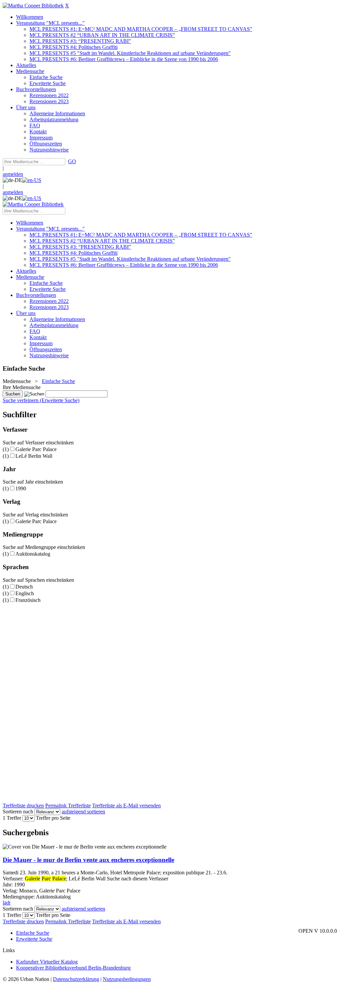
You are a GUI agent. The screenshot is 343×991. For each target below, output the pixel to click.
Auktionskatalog (32, 554)
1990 (20, 488)
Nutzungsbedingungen (127, 979)
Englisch (24, 593)
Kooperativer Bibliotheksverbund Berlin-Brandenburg (73, 968)
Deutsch (24, 587)
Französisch (28, 600)
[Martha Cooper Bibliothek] (33, 5)
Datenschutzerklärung (76, 979)
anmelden (13, 174)
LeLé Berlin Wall (33, 456)
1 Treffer (12, 818)
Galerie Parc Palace (36, 449)
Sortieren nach (18, 811)
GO (72, 161)
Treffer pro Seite (53, 818)
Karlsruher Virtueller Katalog (47, 962)
